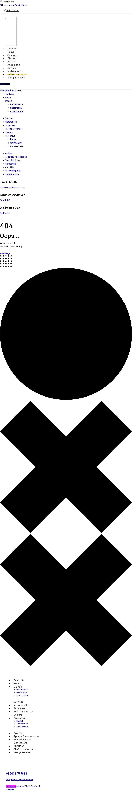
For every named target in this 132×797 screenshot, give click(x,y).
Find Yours (5, 213)
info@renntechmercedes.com (12, 187)
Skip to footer (21, 5)
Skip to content (7, 5)
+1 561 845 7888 (16, 773)
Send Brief (5, 200)
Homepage (5, 253)
